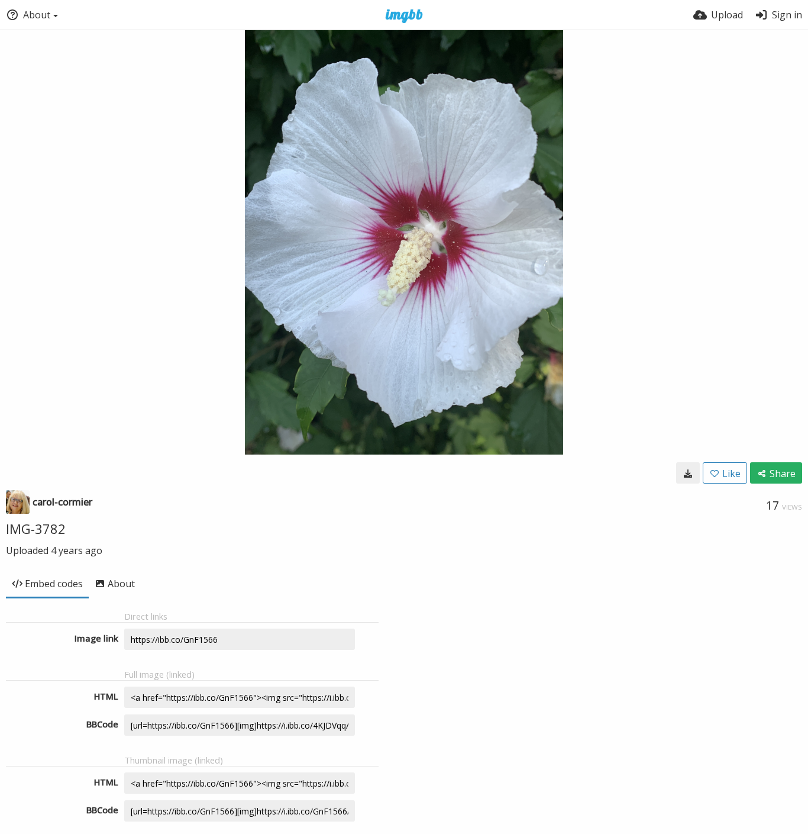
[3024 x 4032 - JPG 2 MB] (688, 473)
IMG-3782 (36, 528)
